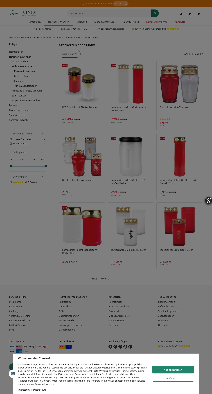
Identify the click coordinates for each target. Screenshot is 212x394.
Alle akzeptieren (173, 369)
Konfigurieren (173, 378)
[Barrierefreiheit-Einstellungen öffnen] (208, 200)
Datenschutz (39, 389)
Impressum (24, 389)
